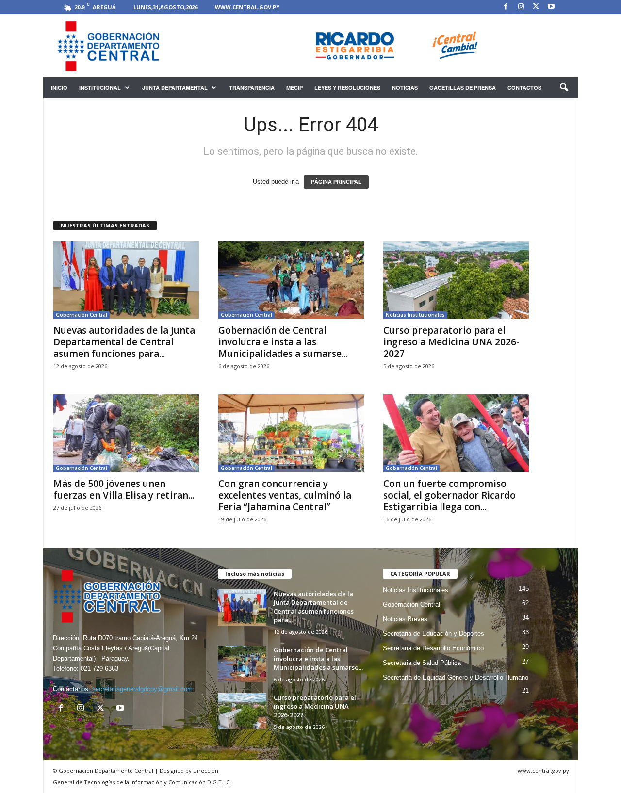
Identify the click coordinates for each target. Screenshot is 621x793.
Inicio (59, 87)
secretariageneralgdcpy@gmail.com (142, 689)
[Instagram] (521, 7)
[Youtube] (551, 7)
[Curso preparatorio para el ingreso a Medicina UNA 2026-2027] (456, 280)
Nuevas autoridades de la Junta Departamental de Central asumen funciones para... (124, 342)
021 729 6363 (99, 668)
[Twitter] (536, 7)
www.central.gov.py (247, 7)
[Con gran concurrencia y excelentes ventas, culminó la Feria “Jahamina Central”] (291, 433)
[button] (563, 87)
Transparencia (252, 87)
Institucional (100, 87)
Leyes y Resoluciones (347, 87)
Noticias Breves (405, 619)
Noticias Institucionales (415, 314)
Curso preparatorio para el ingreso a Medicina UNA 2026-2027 (451, 342)
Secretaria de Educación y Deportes (433, 633)
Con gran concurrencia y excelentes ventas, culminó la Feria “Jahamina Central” (284, 495)
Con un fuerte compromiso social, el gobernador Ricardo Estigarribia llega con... (449, 495)
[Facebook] (506, 7)
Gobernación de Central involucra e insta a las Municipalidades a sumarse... (282, 342)
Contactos (524, 87)
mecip (294, 87)
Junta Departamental (175, 87)
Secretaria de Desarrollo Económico (433, 648)
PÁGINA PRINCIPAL (336, 182)
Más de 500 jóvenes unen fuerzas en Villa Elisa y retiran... (123, 489)
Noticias (405, 87)
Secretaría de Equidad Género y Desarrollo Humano (455, 677)
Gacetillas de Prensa (462, 87)
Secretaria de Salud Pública (422, 662)
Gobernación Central (81, 314)
